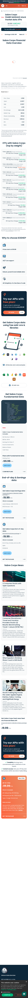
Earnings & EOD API (11, 34)
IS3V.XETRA (9, 164)
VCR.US (8, 202)
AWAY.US (8, 151)
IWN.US (8, 188)
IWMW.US (9, 217)
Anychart (25, 78)
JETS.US (8, 158)
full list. (21, 810)
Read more (19, 988)
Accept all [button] (7, 995)
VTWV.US (9, 210)
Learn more (16, 2)
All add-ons (15, 385)
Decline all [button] (20, 995)
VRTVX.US (9, 194)
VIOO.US (8, 180)
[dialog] (14, 989)
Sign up (24, 5)
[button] (14, 989)
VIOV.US (8, 172)
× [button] (26, 981)
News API (22, 34)
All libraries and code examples (15, 365)
